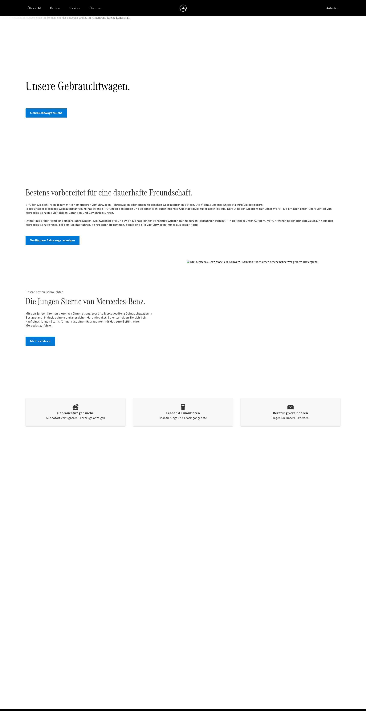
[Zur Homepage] (183, 8)
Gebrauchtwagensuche (46, 113)
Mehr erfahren (40, 341)
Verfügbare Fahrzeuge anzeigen (52, 240)
